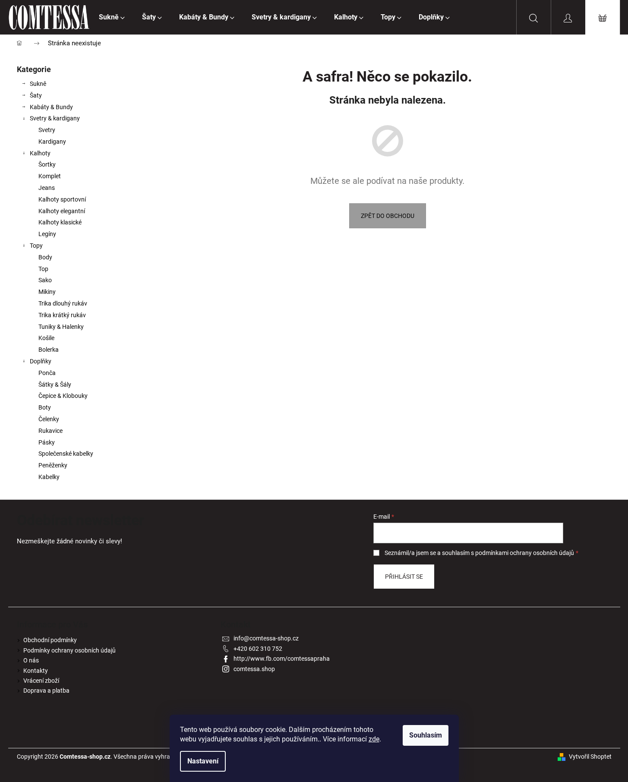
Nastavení (202, 761)
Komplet (49, 176)
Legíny (47, 233)
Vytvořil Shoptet (590, 756)
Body (45, 257)
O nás (31, 660)
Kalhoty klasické (60, 222)
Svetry (46, 129)
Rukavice (50, 430)
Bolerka (48, 349)
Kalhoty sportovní (62, 199)
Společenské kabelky (65, 453)
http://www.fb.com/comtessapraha (282, 658)
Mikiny (47, 291)
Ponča (47, 372)
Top (43, 268)
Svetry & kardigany (55, 118)
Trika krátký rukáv (62, 315)
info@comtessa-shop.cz (266, 638)
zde (374, 739)
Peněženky (52, 465)
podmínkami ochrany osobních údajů (524, 552)
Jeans (46, 187)
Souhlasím (425, 735)
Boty (44, 407)
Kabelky (49, 476)
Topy (36, 245)
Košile (46, 337)
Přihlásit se (404, 576)
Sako (45, 280)
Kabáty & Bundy (51, 107)
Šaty (36, 95)
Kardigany (52, 141)
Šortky (47, 164)
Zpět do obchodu (387, 215)
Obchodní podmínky (50, 640)
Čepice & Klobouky (63, 395)
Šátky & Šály (54, 384)
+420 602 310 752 (258, 648)
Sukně (38, 83)
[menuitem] (111, 17)
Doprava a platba (46, 690)
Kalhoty (40, 153)
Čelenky (48, 419)
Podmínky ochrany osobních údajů (69, 650)
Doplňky (40, 361)
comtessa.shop (254, 668)
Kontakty (35, 670)
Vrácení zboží (41, 680)
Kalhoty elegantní (61, 211)
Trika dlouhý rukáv (62, 303)
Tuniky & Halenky (61, 326)
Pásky (46, 442)
